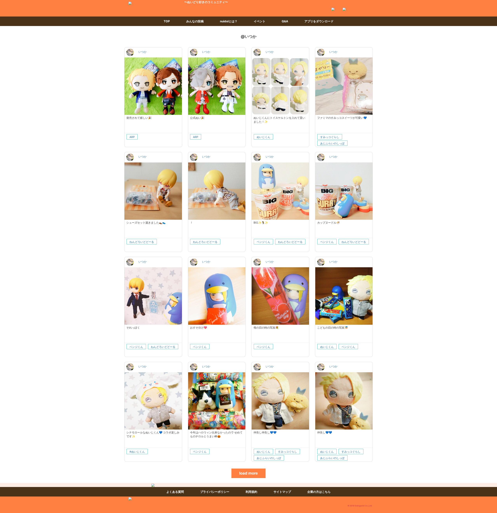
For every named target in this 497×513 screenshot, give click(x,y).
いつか (142, 51)
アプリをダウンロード (319, 21)
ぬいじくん (263, 137)
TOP (167, 21)
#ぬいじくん (137, 451)
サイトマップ (282, 492)
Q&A (285, 21)
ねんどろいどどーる (141, 241)
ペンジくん (263, 241)
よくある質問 (175, 492)
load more (248, 473)
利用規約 (251, 492)
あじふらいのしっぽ (332, 143)
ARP (132, 137)
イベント (259, 21)
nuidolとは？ (228, 21)
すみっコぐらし (329, 137)
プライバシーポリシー (214, 492)
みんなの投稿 (195, 21)
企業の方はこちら (319, 492)
